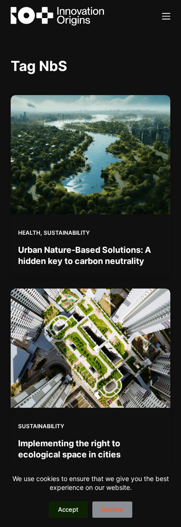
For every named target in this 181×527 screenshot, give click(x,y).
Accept (68, 509)
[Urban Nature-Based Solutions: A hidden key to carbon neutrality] (90, 154)
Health (29, 232)
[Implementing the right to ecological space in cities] (90, 348)
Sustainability (67, 232)
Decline (112, 509)
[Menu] (166, 16)
